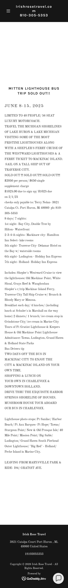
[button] (9, 11)
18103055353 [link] (34, 554)
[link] (34, 15)
